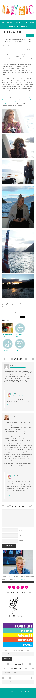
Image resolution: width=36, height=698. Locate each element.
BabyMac (18, 14)
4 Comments (30, 35)
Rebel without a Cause (17, 101)
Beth (12, 35)
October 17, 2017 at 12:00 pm (20, 395)
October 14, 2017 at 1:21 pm (18, 418)
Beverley (25, 22)
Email (20, 535)
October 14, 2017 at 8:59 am (18, 367)
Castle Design (28, 691)
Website (21, 540)
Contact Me (24, 27)
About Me (17, 22)
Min (11, 416)
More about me (21, 579)
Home (3, 22)
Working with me (13, 27)
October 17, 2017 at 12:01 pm (20, 477)
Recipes (32, 22)
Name (20, 530)
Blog (9, 355)
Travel (12, 355)
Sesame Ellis (15, 99)
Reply (5, 387)
